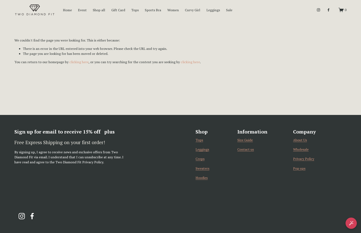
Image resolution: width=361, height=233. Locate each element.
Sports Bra (153, 10)
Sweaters (202, 168)
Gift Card (118, 10)
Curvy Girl (192, 10)
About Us (300, 140)
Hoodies (202, 177)
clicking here (79, 62)
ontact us (246, 149)
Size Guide (245, 140)
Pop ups (299, 168)
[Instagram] (318, 10)
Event (82, 10)
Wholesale (301, 149)
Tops (135, 10)
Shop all (99, 10)
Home (67, 10)
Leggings (202, 149)
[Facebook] (328, 10)
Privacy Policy (303, 158)
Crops (200, 158)
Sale (229, 10)
